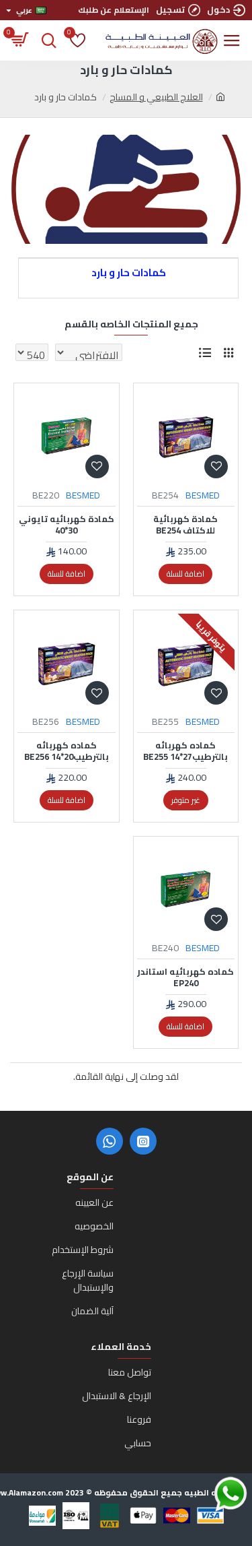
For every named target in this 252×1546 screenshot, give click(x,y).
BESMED (202, 495)
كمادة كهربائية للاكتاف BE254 (185, 524)
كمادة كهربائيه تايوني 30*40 (66, 524)
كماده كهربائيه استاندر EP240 (185, 977)
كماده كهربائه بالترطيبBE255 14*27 (185, 751)
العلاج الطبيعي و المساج (156, 97)
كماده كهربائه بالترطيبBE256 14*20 (66, 751)
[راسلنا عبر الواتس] (207, 1493)
